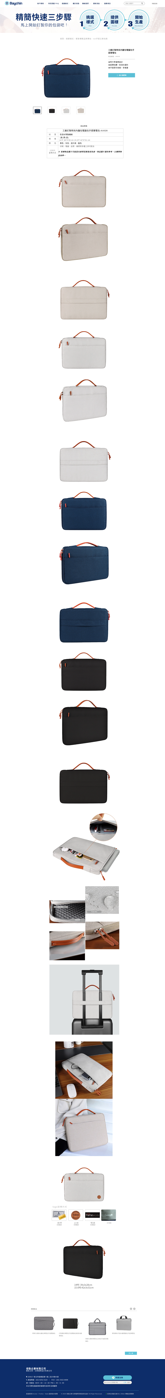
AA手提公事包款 (100, 39)
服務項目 (107, 3)
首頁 (62, 39)
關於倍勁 (76, 3)
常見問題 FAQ (53, 3)
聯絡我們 (85, 3)
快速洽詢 (119, 1378)
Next (134, 1309)
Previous (131, 1309)
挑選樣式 (65, 3)
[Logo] (13, 3)
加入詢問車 (122, 75)
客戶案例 (40, 3)
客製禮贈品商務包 (83, 39)
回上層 (131, 1353)
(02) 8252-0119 (41, 1380)
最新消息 (96, 3)
